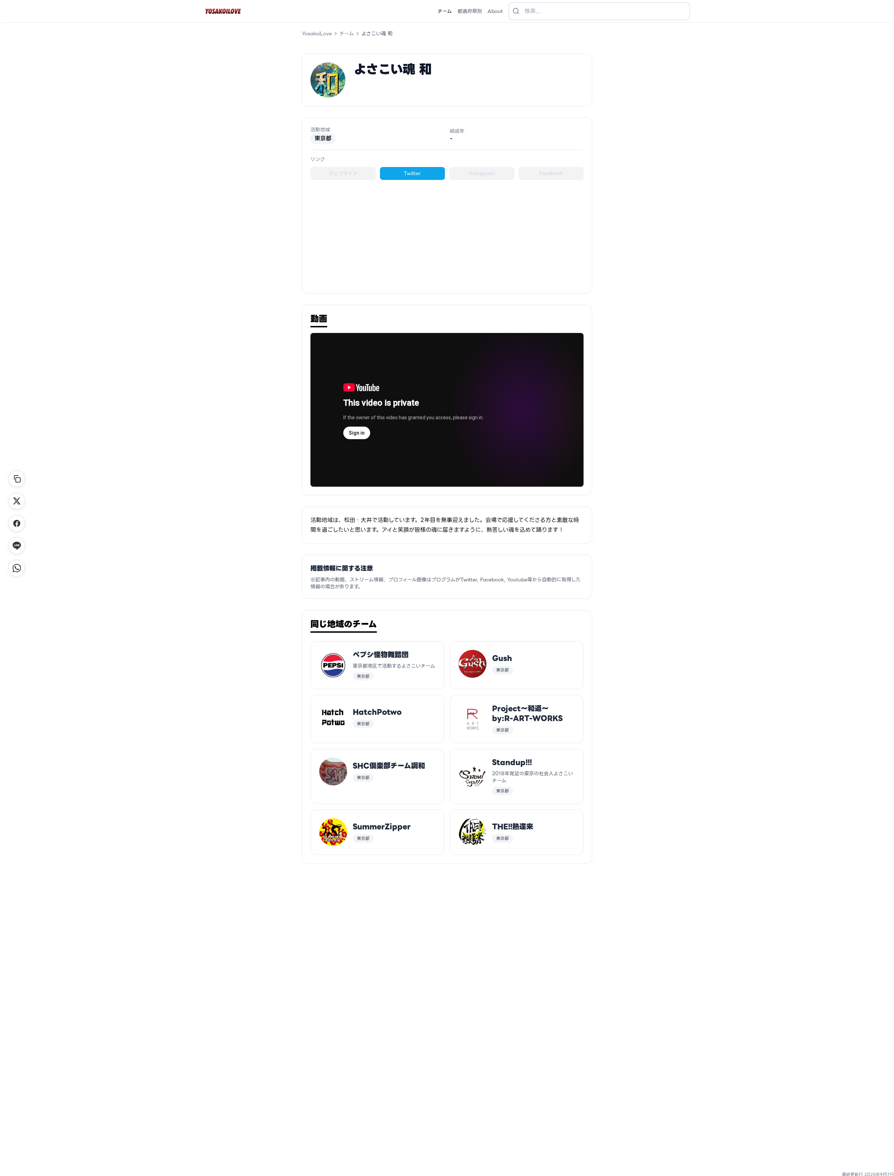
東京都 (323, 138)
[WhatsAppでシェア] (16, 568)
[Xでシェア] (16, 501)
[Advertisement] (447, 232)
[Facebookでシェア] (16, 523)
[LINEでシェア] (16, 545)
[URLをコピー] (16, 478)
